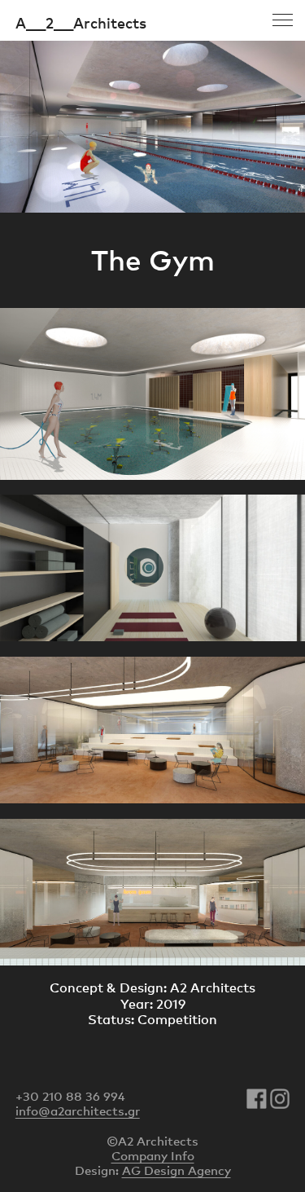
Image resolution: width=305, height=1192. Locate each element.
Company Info (152, 1155)
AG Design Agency (176, 1170)
